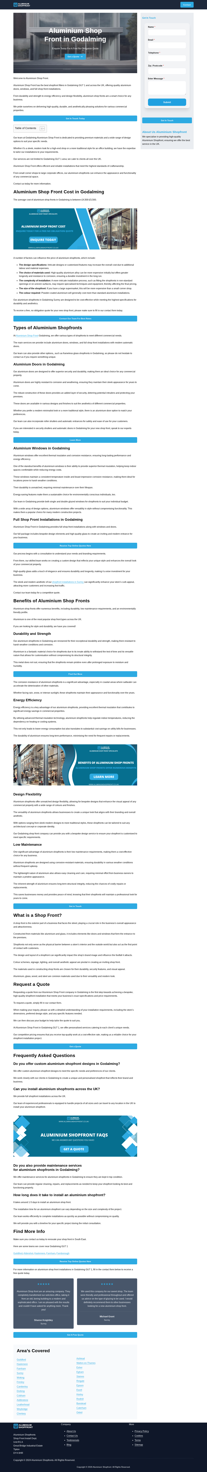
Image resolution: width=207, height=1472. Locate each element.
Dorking (21, 1391)
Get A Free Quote (75, 1335)
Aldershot (28, 1253)
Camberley (22, 1386)
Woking (20, 1377)
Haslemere (39, 1253)
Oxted (79, 1412)
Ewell (79, 1390)
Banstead (81, 1403)
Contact (187, 5)
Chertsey (21, 1413)
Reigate (80, 1381)
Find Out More (75, 674)
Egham (80, 1372)
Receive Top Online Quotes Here (75, 546)
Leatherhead (23, 1404)
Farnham (50, 1253)
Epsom (80, 1385)
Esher (79, 1367)
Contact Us (72, 1436)
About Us (71, 1431)
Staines (80, 1376)
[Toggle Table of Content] (41, 128)
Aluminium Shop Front (27, 335)
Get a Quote (73, 56)
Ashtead (80, 1358)
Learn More (75, 440)
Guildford (18, 1253)
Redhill (80, 1399)
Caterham (81, 1408)
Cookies (139, 1436)
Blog (69, 1445)
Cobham (21, 1395)
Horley (79, 1394)
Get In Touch (167, 120)
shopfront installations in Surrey (68, 582)
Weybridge (22, 1409)
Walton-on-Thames (85, 1363)
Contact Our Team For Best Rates (75, 318)
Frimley (20, 1382)
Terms (138, 1440)
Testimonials (73, 1440)
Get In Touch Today (75, 118)
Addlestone (22, 1400)
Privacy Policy (142, 1431)
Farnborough (62, 1253)
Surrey (20, 1373)
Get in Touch (75, 906)
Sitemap (139, 1445)
